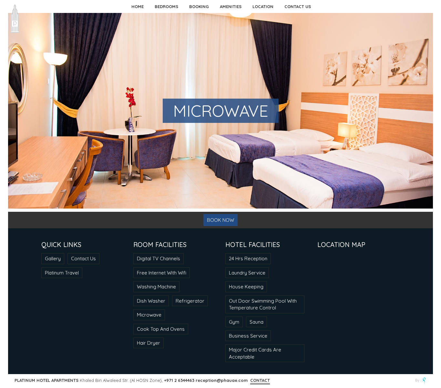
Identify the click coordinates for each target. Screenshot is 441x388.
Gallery (53, 258)
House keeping (246, 287)
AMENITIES (230, 6)
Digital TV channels (158, 258)
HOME (137, 6)
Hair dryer (148, 343)
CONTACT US (297, 6)
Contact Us (83, 258)
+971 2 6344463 (179, 380)
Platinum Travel (62, 273)
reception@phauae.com (222, 380)
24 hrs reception (248, 258)
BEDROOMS (166, 6)
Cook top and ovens (161, 329)
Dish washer (151, 301)
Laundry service (247, 273)
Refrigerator (190, 301)
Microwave (149, 315)
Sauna (256, 322)
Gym (234, 322)
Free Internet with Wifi (161, 273)
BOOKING (199, 6)
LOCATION (262, 6)
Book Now (220, 220)
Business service (248, 336)
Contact (260, 380)
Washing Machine (156, 287)
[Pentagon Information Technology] (420, 381)
